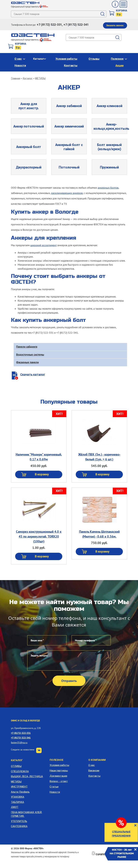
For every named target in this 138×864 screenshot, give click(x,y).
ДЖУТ (14, 807)
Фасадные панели (27, 362)
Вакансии (93, 770)
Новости (20, 65)
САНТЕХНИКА (19, 826)
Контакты (70, 65)
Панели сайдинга (26, 347)
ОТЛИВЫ (16, 766)
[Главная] (25, 3)
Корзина (121, 10)
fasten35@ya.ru (19, 742)
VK (39, 750)
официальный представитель (25, 39)
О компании (97, 759)
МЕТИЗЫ (40, 78)
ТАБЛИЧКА (17, 802)
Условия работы (66, 58)
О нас (18, 58)
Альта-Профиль (20, 791)
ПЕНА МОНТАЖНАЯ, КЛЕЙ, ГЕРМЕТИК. (26, 814)
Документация (58, 775)
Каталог (38, 58)
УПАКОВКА (17, 796)
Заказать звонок (115, 25)
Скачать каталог (32, 374)
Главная (15, 78)
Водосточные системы (30, 354)
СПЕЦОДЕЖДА (20, 771)
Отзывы (94, 58)
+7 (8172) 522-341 (21, 737)
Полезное (117, 58)
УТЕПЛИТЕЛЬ (19, 821)
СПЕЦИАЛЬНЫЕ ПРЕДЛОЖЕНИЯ (121, 833)
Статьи (54, 786)
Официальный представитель (25, 6)
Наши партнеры (59, 770)
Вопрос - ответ (59, 781)
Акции (119, 65)
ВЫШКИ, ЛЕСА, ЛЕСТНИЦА (27, 776)
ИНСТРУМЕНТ (19, 786)
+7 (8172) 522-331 (21, 732)
